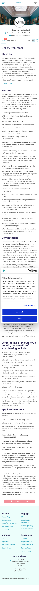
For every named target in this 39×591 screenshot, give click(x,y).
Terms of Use (26, 548)
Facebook (24, 570)
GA (29, 40)
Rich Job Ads (6, 520)
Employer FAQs (26, 541)
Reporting (5, 541)
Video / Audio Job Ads (9, 523)
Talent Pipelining (27, 526)
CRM (22, 517)
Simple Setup (6, 548)
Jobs (3, 40)
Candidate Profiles (8, 545)
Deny (19, 319)
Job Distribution (7, 527)
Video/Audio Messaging (25, 521)
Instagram (20, 570)
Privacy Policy (26, 551)
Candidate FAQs (27, 545)
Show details (28, 305)
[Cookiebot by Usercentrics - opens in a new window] (28, 270)
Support (24, 538)
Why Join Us (11, 40)
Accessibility (6, 530)
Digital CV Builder (27, 529)
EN (33, 40)
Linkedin (15, 570)
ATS (3, 538)
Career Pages (6, 517)
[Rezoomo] (19, 3)
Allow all (19, 312)
